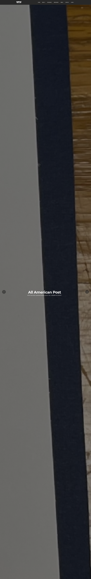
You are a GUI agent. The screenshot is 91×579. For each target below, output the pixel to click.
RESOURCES (56, 2)
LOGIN (72, 2)
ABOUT (43, 2)
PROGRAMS (49, 2)
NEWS (62, 2)
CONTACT (67, 2)
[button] (4, 292)
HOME (39, 2)
